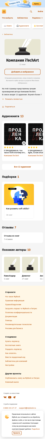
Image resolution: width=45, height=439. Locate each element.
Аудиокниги (24, 26)
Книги (9, 26)
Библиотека (22, 18)
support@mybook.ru (27, 408)
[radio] (5, 147)
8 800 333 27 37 (10, 408)
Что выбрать (7, 18)
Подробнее (36, 429)
